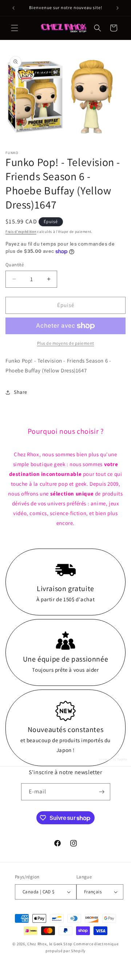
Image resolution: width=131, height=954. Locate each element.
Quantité (14, 265)
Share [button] (20, 392)
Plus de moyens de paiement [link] (65, 343)
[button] (15, 28)
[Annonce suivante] (118, 8)
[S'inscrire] (102, 791)
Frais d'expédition (20, 231)
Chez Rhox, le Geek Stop (49, 943)
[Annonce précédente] (13, 8)
